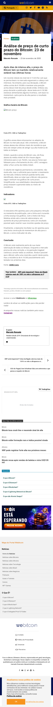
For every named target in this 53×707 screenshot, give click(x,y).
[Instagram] (26, 7)
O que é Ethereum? (10, 483)
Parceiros (22, 649)
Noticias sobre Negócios (11, 571)
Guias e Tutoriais (8, 578)
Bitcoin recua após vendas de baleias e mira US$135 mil (25, 461)
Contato (21, 635)
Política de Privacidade (25, 640)
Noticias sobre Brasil (9, 568)
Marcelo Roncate (13, 332)
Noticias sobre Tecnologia (11, 564)
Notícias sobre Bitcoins (10, 557)
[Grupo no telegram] (43, 7)
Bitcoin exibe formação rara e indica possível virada (25, 440)
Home (6, 38)
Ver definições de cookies (35, 702)
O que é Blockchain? (10, 487)
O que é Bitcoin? (9, 478)
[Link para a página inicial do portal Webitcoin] (26, 625)
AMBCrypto (14, 265)
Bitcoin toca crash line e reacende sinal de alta (22, 430)
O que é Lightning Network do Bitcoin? (17, 492)
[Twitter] (31, 7)
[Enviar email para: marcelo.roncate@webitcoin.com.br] (7, 342)
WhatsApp (32, 298)
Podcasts (5, 575)
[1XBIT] (26, 518)
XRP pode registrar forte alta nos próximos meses (24, 450)
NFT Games (6, 585)
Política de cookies (14, 696)
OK (16, 701)
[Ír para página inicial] (26, 2)
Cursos (4, 582)
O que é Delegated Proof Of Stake (14, 611)
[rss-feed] (47, 7)
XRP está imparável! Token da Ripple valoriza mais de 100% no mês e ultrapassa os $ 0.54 (26, 274)
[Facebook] (35, 7)
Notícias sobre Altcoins (10, 561)
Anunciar (21, 644)
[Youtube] (39, 7)
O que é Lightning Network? (12, 608)
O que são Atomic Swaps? (12, 496)
